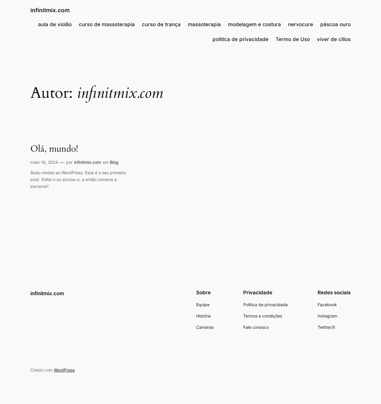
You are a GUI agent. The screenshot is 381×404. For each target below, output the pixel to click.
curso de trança (161, 24)
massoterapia (204, 24)
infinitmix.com (50, 10)
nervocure (300, 24)
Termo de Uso (293, 39)
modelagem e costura (254, 24)
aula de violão (55, 24)
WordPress (64, 369)
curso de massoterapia (107, 24)
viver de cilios (334, 39)
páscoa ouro (335, 24)
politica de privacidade (240, 39)
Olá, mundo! (54, 149)
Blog (114, 162)
